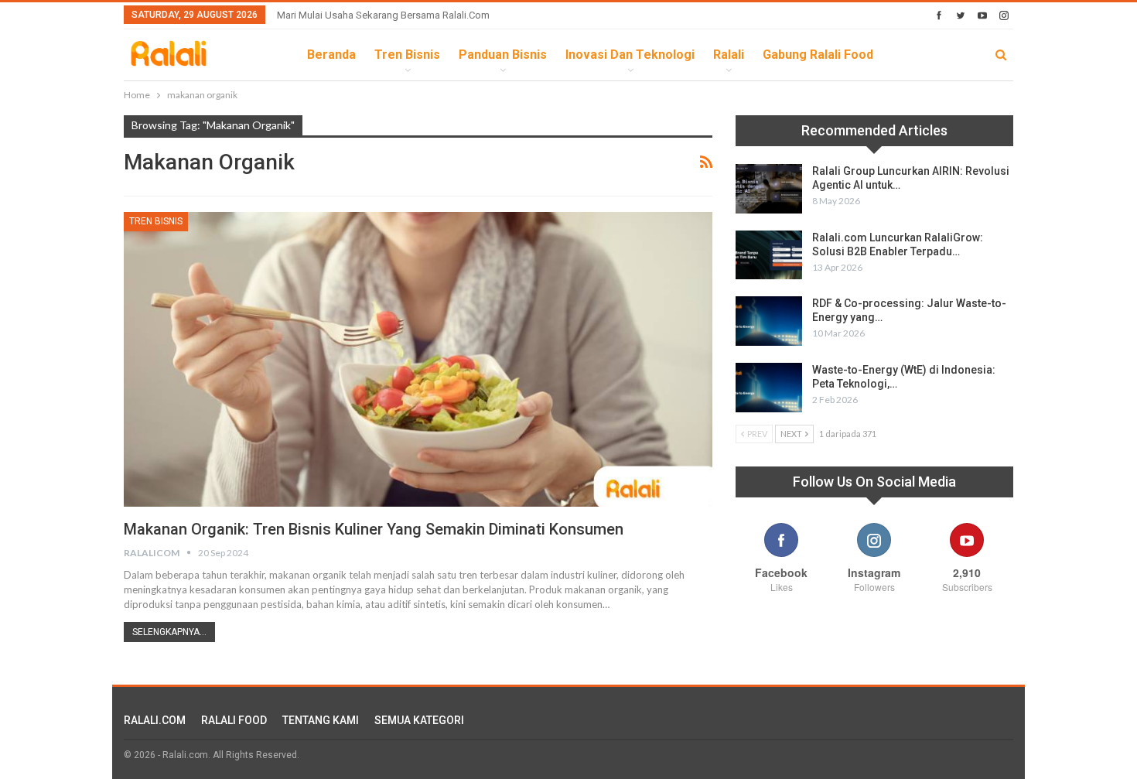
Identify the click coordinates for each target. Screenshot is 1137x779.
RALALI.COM (155, 720)
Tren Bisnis (407, 54)
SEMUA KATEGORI (419, 720)
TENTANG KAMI (320, 720)
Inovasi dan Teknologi (630, 54)
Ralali (728, 54)
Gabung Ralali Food (818, 54)
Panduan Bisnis (503, 54)
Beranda (331, 54)
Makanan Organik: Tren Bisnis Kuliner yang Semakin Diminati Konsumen (373, 529)
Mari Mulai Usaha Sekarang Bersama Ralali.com (383, 15)
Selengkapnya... (169, 632)
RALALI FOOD (234, 720)
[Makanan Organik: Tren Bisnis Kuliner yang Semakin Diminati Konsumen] (418, 359)
